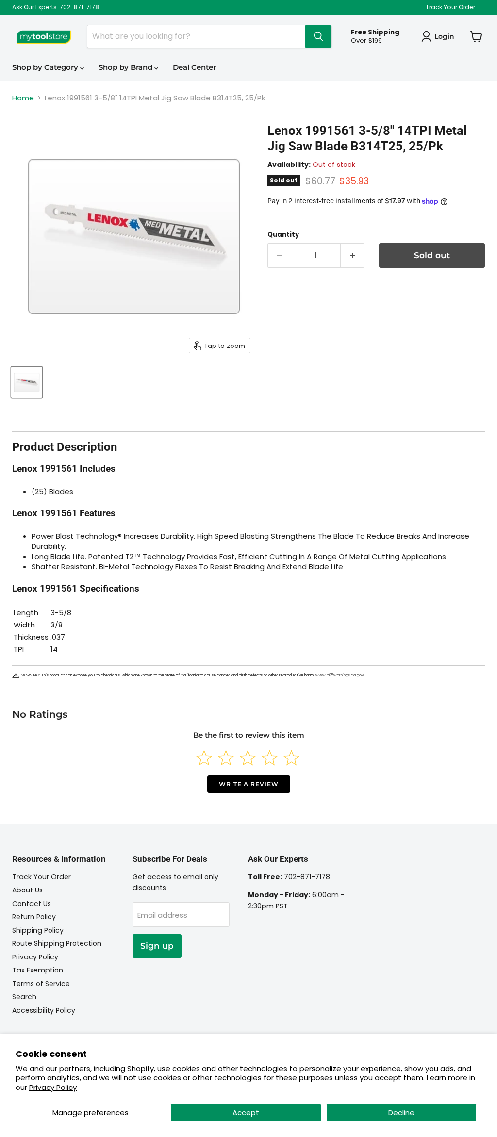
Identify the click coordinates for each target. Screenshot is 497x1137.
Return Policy (34, 917)
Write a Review (249, 784)
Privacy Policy (53, 1087)
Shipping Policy (38, 930)
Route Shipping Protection (56, 943)
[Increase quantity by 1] (352, 255)
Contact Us (31, 903)
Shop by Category (46, 67)
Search (24, 997)
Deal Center (194, 67)
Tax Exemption (37, 970)
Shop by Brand (126, 67)
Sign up (157, 946)
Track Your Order (450, 7)
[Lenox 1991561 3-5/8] (26, 382)
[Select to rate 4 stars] (270, 758)
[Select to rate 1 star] (204, 758)
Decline (401, 1112)
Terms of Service (41, 984)
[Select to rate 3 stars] (248, 758)
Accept (245, 1112)
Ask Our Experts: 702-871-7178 (55, 7)
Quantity (283, 234)
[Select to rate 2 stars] (226, 758)
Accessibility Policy (43, 1010)
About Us (27, 890)
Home (23, 98)
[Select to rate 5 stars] (291, 758)
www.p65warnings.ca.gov (339, 675)
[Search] (318, 36)
